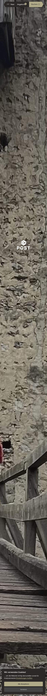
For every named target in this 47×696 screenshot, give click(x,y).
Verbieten (23, 689)
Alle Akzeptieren (23, 684)
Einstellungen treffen (24, 678)
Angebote (21, 4)
